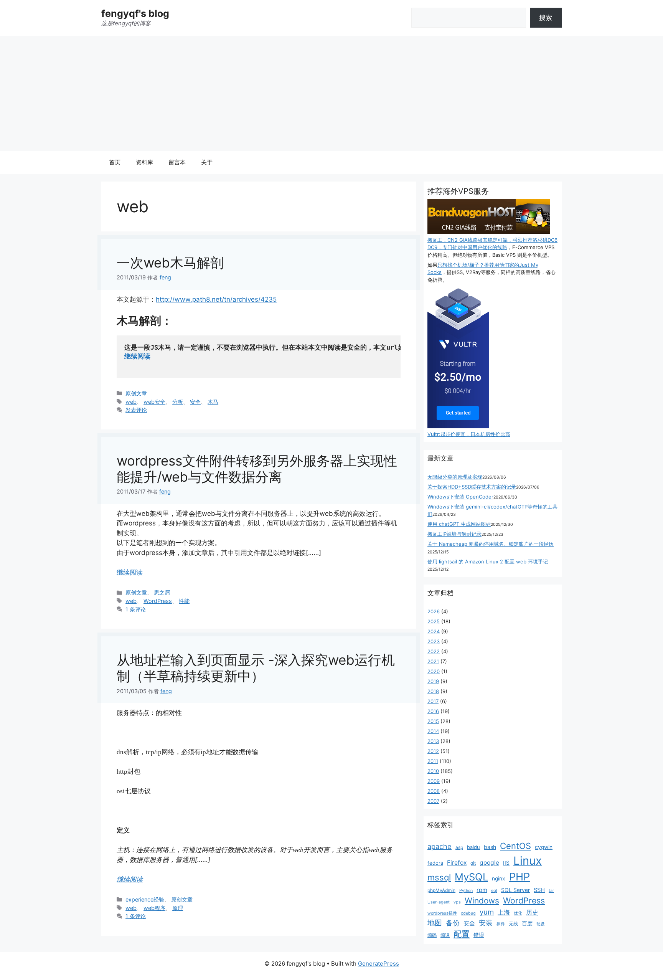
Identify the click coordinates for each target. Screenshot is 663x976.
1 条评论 (135, 609)
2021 (433, 661)
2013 (433, 741)
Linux (527, 860)
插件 (500, 924)
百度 (527, 923)
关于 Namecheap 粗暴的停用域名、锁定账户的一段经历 (490, 544)
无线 (513, 923)
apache (439, 846)
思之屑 (162, 592)
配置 (462, 934)
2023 (433, 641)
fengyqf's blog (135, 13)
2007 (433, 801)
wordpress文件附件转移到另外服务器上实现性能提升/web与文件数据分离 (257, 468)
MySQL (471, 877)
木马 (213, 401)
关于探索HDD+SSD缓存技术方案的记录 (471, 487)
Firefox (457, 862)
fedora (435, 863)
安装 (486, 923)
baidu (473, 847)
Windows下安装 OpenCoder (460, 497)
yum (487, 912)
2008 (433, 791)
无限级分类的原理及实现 (454, 477)
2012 (433, 751)
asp (459, 847)
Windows (482, 900)
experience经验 (144, 899)
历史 (532, 912)
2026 (433, 611)
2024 (433, 631)
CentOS (515, 846)
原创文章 (136, 393)
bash (490, 847)
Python (466, 890)
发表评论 (136, 409)
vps (457, 902)
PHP (519, 876)
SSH (539, 890)
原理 (177, 908)
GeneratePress (378, 963)
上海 (504, 912)
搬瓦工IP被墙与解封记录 (454, 534)
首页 (114, 162)
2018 (433, 691)
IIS (506, 863)
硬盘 (540, 924)
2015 (433, 721)
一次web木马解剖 (170, 262)
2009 (433, 781)
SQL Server (515, 890)
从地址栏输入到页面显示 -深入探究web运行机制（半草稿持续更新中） (256, 668)
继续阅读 (137, 356)
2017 (433, 701)
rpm (482, 890)
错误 (478, 935)
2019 (433, 681)
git (473, 863)
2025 (433, 621)
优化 (518, 913)
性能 (184, 601)
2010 (433, 771)
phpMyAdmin (441, 890)
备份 (453, 923)
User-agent (438, 902)
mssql (439, 877)
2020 (433, 671)
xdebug (468, 913)
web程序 (154, 908)
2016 (433, 711)
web (131, 401)
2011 (432, 761)
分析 (177, 401)
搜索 (545, 17)
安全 (195, 401)
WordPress (157, 601)
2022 (433, 651)
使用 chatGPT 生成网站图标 (459, 524)
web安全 (154, 401)
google (489, 862)
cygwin (543, 847)
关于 (207, 162)
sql (494, 890)
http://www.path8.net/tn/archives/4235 (216, 299)
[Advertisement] (331, 93)
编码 (432, 935)
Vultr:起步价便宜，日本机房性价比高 (468, 434)
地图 (434, 922)
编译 (445, 935)
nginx (498, 878)
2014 (433, 731)
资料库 (144, 162)
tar (551, 890)
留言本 (177, 162)
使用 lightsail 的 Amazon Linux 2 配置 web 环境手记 (487, 561)
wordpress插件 (442, 913)
